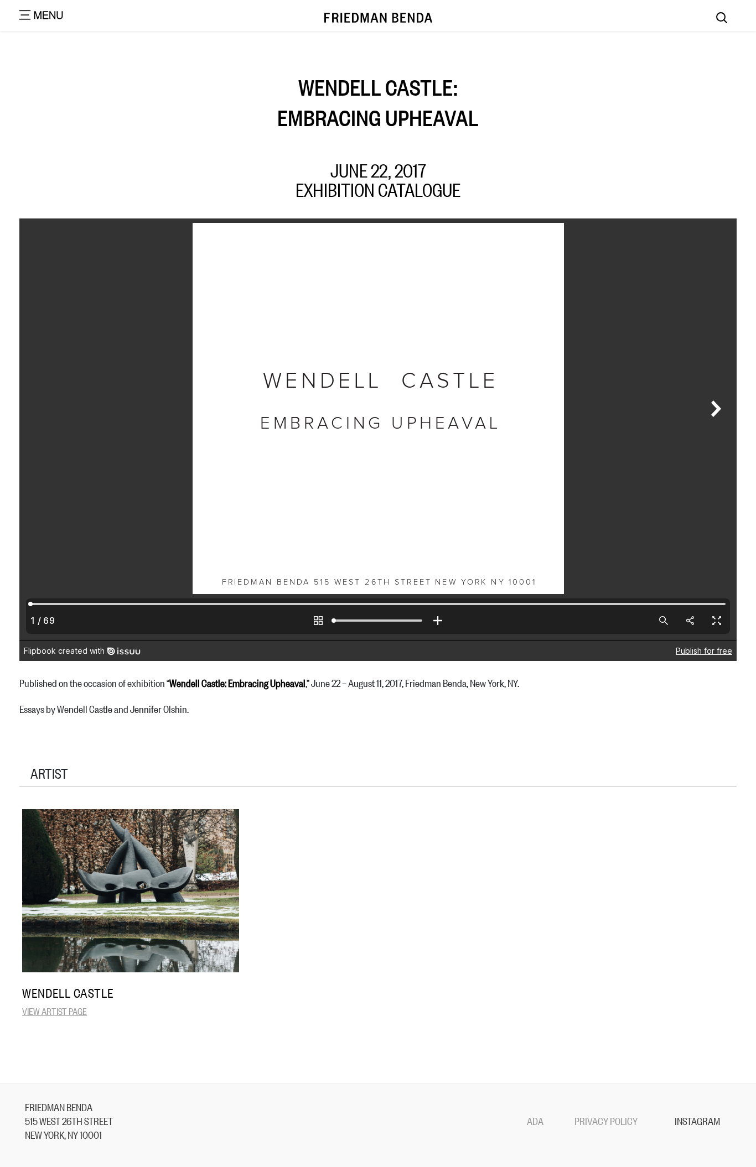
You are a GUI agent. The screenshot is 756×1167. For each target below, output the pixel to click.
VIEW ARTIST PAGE (54, 1010)
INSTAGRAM (697, 1120)
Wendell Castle (67, 993)
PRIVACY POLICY (606, 1120)
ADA (535, 1120)
